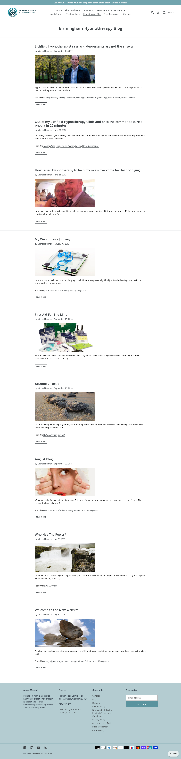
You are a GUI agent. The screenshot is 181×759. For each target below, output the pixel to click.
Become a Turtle (47, 383)
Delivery (96, 703)
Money (70, 510)
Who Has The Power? (50, 534)
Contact (96, 695)
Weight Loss (82, 290)
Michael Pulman (128, 97)
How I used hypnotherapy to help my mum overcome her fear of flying (87, 170)
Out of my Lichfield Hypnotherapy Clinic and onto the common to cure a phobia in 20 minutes (88, 123)
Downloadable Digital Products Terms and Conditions (102, 713)
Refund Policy (98, 706)
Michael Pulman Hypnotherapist (41, 753)
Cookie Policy (98, 730)
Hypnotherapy (101, 97)
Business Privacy (100, 726)
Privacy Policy (98, 719)
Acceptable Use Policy (102, 723)
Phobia (78, 146)
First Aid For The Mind (51, 314)
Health (51, 290)
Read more (41, 104)
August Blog (44, 459)
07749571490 (65, 704)
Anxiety (61, 97)
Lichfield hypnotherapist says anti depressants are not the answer (84, 46)
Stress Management (90, 146)
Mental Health (114, 97)
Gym (45, 290)
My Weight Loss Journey (52, 239)
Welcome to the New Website (56, 610)
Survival (61, 435)
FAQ (94, 699)
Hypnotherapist (87, 97)
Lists (50, 510)
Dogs (52, 146)
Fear (78, 97)
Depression (70, 97)
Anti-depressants (50, 97)
